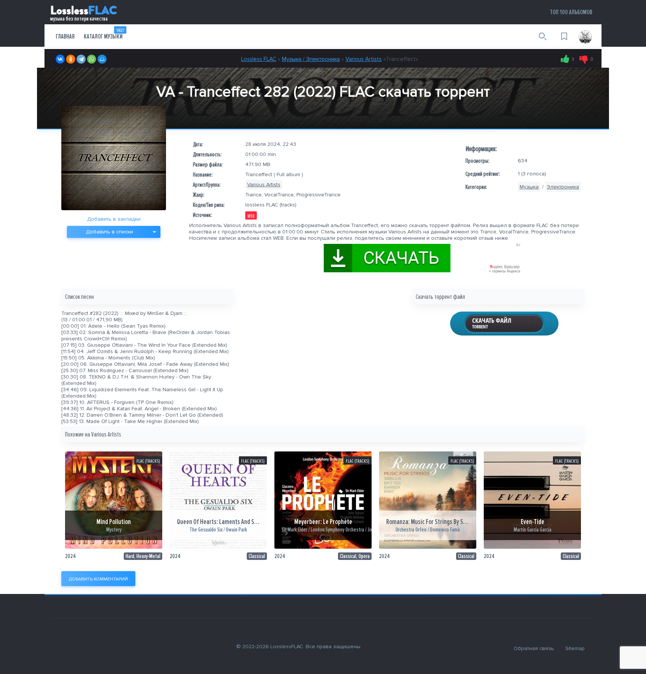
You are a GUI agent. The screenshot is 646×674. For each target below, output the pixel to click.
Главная (65, 36)
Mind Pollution (113, 522)
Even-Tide (532, 522)
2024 (70, 556)
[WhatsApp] (91, 59)
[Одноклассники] (70, 59)
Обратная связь (534, 648)
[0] (583, 59)
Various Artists (363, 59)
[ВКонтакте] (60, 59)
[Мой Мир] (102, 59)
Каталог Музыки (104, 34)
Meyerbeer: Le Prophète (323, 522)
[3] (565, 59)
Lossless (83, 11)
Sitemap (575, 648)
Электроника (563, 187)
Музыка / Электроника (311, 59)
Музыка (529, 187)
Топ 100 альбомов (571, 12)
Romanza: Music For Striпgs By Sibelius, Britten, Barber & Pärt (460, 522)
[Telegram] (81, 59)
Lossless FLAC (258, 59)
